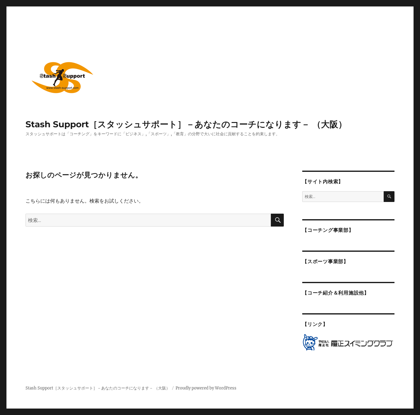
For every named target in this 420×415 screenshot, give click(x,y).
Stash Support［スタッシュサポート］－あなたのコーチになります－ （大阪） (186, 124)
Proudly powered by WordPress (206, 388)
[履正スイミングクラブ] (348, 342)
